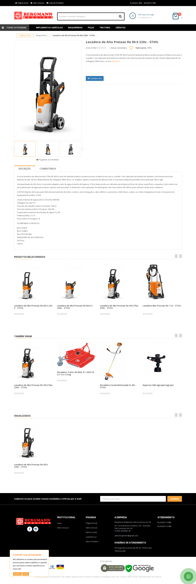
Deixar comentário (119, 48)
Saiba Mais (115, 61)
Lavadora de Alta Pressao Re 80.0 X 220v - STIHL (75, 306)
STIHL (149, 48)
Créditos (120, 27)
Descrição (25, 168)
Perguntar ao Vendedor (48, 159)
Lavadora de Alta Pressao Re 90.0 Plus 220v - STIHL (119, 306)
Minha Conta (91, 532)
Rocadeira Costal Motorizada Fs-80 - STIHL (118, 386)
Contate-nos (96, 78)
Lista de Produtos (56, 3)
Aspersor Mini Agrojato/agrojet (158, 385)
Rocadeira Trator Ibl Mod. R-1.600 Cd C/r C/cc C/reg (75, 373)
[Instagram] (35, 529)
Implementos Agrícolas (49, 27)
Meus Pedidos (92, 541)
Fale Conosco (38, 3)
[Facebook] (29, 529)
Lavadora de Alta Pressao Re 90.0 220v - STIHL (31, 465)
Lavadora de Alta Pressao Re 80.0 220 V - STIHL (33, 306)
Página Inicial (22, 3)
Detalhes (17, 574)
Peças (91, 27)
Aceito (25, 574)
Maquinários (75, 27)
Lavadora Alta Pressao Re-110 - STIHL (162, 305)
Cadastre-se (91, 537)
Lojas (59, 523)
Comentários (48, 168)
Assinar (174, 498)
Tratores (104, 27)
